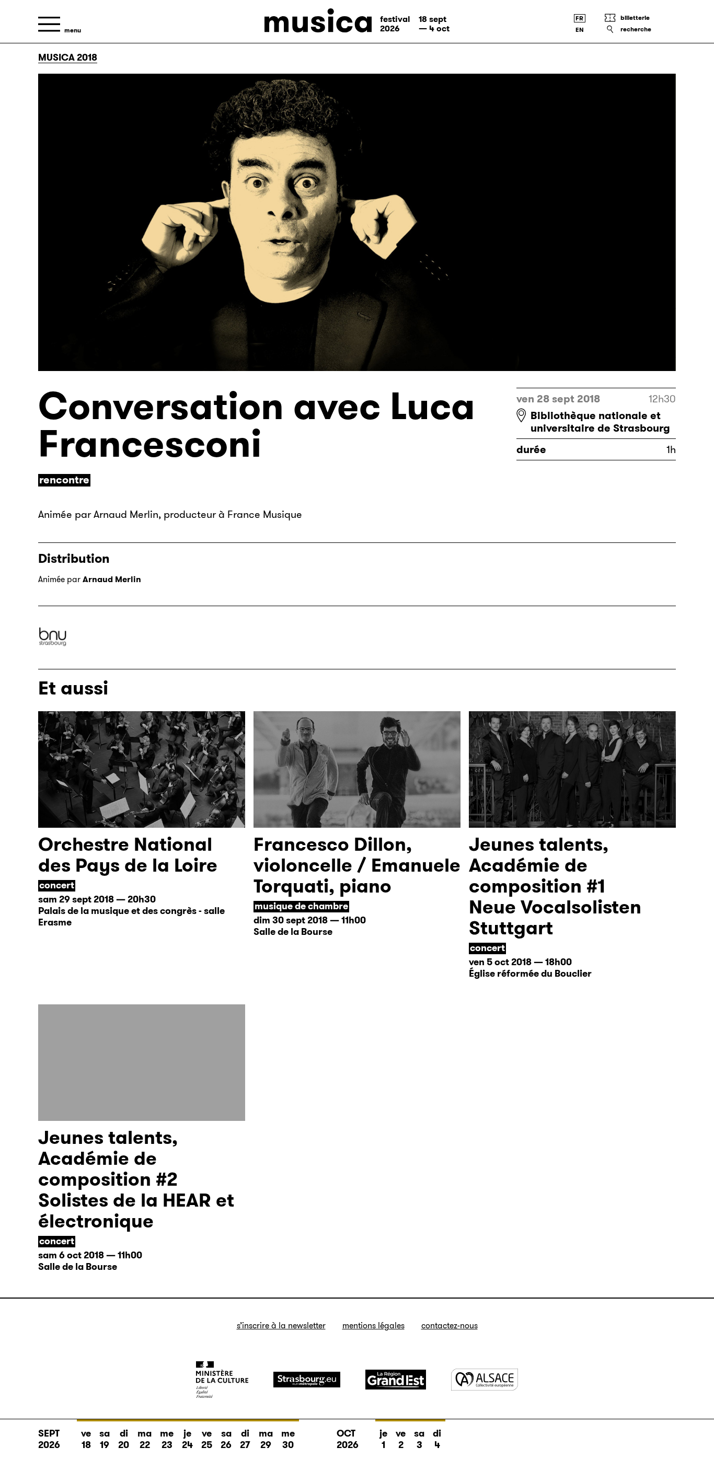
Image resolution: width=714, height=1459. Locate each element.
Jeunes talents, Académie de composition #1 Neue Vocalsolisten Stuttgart (555, 886)
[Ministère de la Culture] (222, 1379)
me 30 (288, 1439)
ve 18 (86, 1439)
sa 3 (419, 1439)
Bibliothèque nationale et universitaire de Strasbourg (600, 421)
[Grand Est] (395, 1379)
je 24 (187, 1439)
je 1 (383, 1439)
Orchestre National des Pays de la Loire (127, 854)
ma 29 (266, 1439)
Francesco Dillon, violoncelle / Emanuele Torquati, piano (357, 865)
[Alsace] (484, 1379)
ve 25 (206, 1439)
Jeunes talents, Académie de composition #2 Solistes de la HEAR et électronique (136, 1179)
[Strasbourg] (306, 1379)
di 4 (437, 1439)
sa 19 (104, 1439)
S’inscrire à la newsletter (281, 1325)
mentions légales (373, 1325)
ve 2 (401, 1439)
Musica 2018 (67, 57)
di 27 (245, 1439)
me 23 (167, 1439)
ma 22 (144, 1439)
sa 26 (226, 1439)
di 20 (123, 1439)
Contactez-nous (449, 1325)
